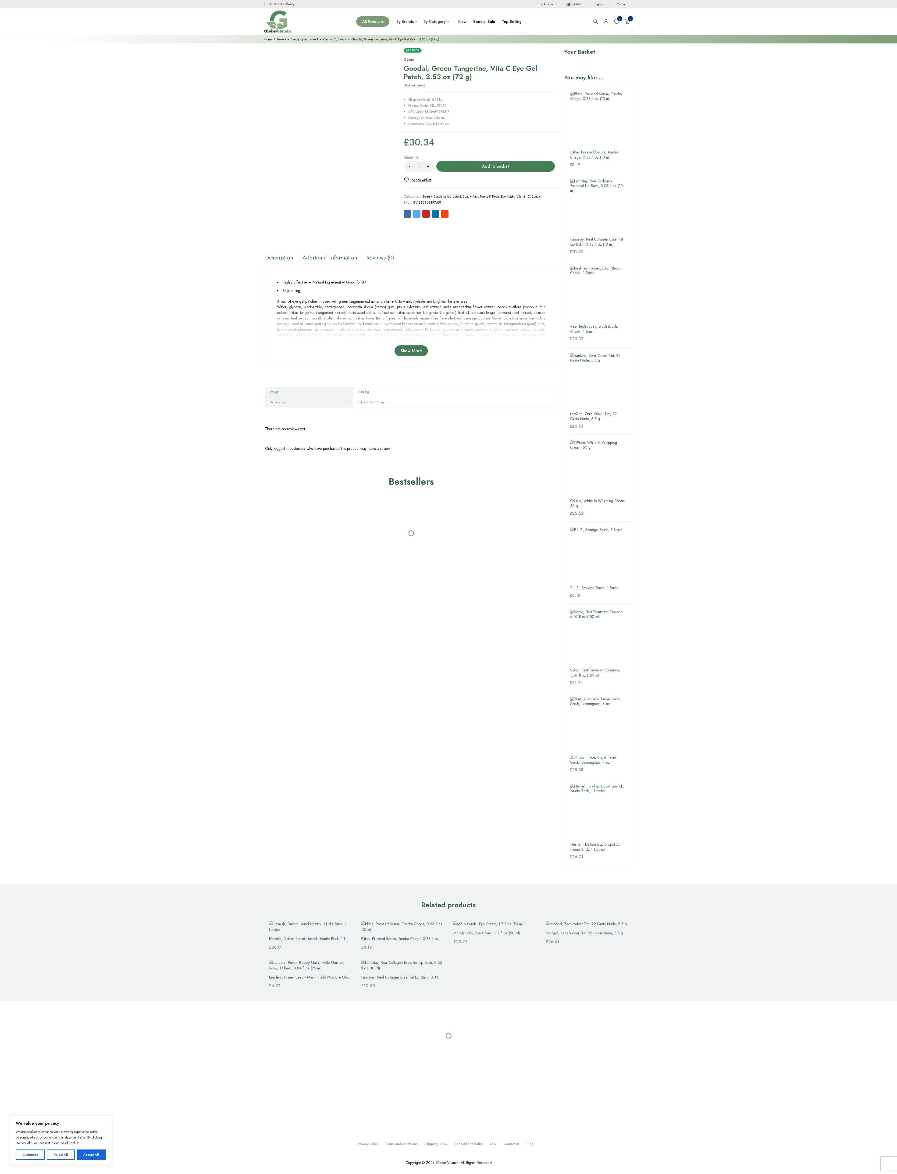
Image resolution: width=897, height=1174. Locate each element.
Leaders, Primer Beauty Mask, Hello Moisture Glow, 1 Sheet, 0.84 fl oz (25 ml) (332, 977)
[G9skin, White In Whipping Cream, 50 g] (598, 468)
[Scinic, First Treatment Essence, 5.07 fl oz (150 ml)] (598, 637)
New (462, 21)
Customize (30, 1154)
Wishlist (619, 19)
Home (268, 39)
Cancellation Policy (468, 1144)
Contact (622, 4)
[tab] (280, 241)
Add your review (414, 85)
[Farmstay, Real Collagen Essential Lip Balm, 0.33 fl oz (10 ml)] (598, 206)
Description (280, 241)
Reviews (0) (382, 241)
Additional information (331, 241)
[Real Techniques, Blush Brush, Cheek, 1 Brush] (598, 294)
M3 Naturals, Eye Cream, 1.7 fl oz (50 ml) (486, 933)
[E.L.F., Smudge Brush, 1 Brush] (598, 555)
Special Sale (484, 21)
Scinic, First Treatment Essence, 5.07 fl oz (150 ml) (595, 673)
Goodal (409, 59)
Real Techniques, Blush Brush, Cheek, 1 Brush (594, 329)
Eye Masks (508, 196)
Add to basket (495, 166)
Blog (530, 1144)
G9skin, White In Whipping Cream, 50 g (598, 503)
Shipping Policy (435, 1144)
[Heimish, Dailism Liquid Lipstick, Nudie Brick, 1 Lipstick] (598, 812)
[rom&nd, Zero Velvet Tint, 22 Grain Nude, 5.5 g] (598, 381)
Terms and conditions (401, 1144)
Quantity (411, 157)
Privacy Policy (368, 1144)
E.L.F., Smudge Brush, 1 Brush (594, 588)
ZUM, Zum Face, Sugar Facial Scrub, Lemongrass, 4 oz (593, 760)
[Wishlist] (417, 180)
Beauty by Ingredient (304, 39)
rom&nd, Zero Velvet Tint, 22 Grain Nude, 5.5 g (593, 416)
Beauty (281, 39)
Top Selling (512, 21)
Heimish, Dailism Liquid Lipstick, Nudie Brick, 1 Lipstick (595, 847)
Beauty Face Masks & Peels (481, 196)
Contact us (512, 1144)
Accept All (91, 1154)
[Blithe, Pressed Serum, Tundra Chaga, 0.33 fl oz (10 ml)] (598, 119)
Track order (546, 4)
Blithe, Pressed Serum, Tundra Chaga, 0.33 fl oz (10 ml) (594, 155)
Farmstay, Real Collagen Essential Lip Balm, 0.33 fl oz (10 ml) (596, 242)
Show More (411, 335)
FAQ (493, 1144)
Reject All (61, 1154)
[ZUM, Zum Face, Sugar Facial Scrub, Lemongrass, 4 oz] (598, 724)
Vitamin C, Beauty (335, 39)
